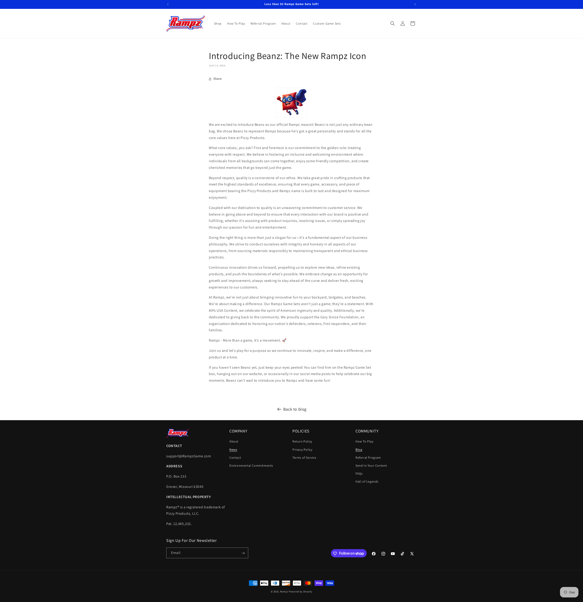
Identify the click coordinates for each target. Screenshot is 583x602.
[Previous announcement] (168, 4)
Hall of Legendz (366, 482)
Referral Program (368, 457)
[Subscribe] (243, 553)
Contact (235, 457)
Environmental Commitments (251, 465)
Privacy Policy (302, 450)
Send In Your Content (371, 465)
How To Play (364, 442)
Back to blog (295, 409)
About (233, 442)
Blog (358, 450)
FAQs (359, 473)
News (233, 450)
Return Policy (302, 442)
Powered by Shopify (300, 591)
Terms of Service (304, 457)
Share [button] (217, 79)
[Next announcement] (415, 4)
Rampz (284, 591)
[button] (393, 23)
